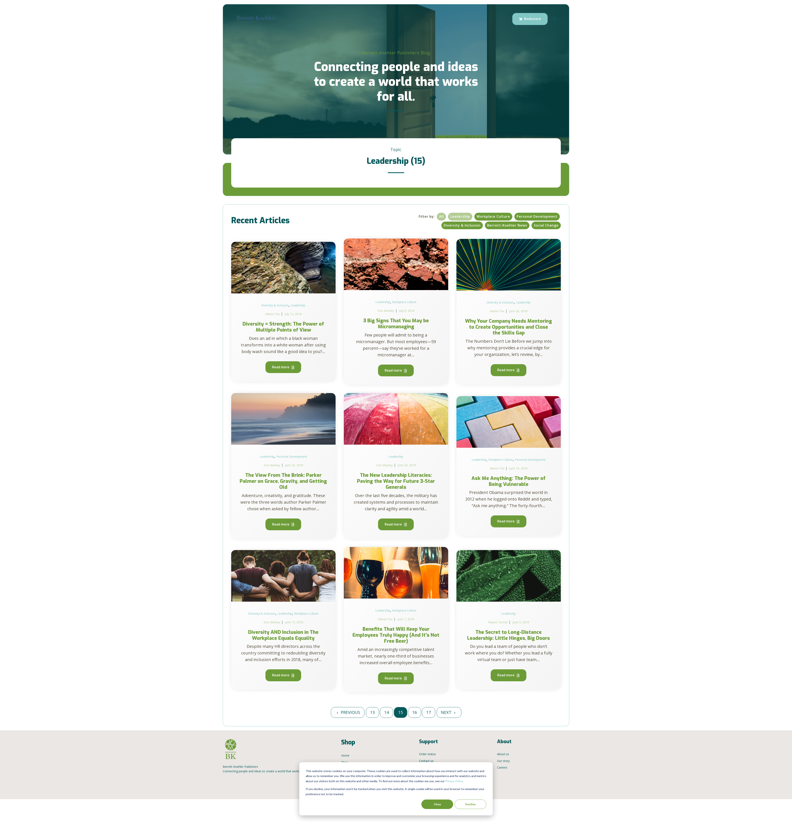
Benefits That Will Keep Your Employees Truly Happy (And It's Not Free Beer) (395, 635)
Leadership (460, 216)
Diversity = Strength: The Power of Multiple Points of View (283, 327)
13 (372, 712)
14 (386, 712)
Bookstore (532, 19)
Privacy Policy (454, 781)
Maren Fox (272, 314)
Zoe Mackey (386, 311)
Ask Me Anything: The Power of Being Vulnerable (508, 481)
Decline (470, 804)
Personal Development (537, 216)
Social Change (546, 225)
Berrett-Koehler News (507, 225)
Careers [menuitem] (502, 767)
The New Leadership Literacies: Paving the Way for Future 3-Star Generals (396, 481)
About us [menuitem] (503, 754)
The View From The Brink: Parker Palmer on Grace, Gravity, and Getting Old (283, 481)
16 (414, 712)
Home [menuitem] (345, 755)
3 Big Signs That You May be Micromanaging (396, 323)
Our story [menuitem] (503, 761)
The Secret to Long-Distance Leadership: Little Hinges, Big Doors (508, 635)
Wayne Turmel (498, 622)
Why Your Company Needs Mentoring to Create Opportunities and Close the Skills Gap (508, 327)
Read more (281, 367)
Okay (437, 804)
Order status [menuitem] (427, 754)
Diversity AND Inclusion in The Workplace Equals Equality (283, 635)
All (441, 216)
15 (400, 712)
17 (428, 712)
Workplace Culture (493, 216)
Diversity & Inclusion (462, 225)
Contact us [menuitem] (426, 761)
